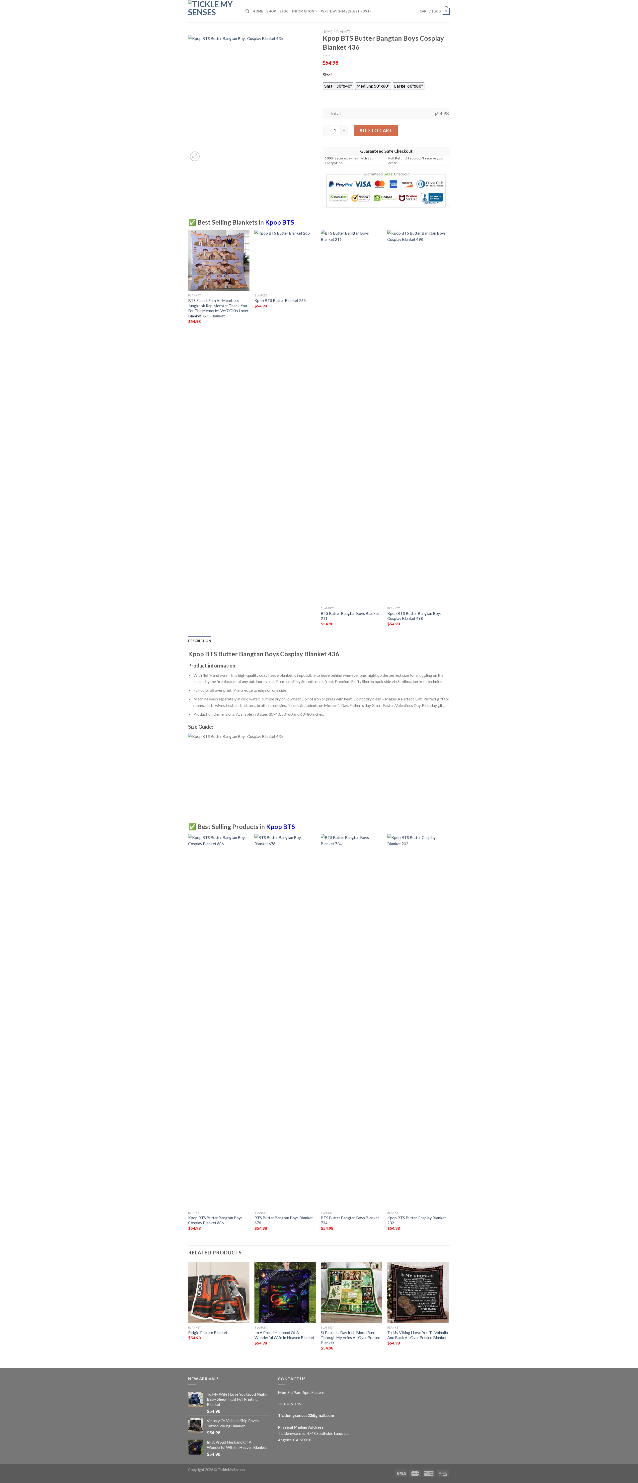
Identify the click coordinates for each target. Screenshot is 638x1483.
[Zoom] (195, 156)
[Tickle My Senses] (213, 11)
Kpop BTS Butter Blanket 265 (280, 300)
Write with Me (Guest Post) (346, 11)
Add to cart (375, 130)
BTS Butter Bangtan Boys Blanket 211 (350, 616)
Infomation (303, 11)
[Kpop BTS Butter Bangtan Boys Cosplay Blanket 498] (418, 417)
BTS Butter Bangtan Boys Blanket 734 (350, 1220)
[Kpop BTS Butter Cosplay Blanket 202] (418, 1021)
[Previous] (188, 432)
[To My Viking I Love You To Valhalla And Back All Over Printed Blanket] (418, 1292)
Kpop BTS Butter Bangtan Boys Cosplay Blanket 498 (414, 616)
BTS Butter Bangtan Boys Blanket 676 (283, 1220)
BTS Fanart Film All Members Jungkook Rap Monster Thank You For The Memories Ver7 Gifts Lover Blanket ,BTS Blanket (218, 308)
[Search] (247, 11)
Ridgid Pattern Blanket (207, 1332)
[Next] (448, 432)
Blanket (343, 32)
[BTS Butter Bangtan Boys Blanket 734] (351, 1021)
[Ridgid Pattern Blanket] (219, 1292)
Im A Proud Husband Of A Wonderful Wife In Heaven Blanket (284, 1335)
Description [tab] (199, 641)
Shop (271, 11)
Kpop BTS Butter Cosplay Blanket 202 (416, 1220)
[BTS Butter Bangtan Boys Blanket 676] (285, 1021)
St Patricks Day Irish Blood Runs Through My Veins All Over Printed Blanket (350, 1337)
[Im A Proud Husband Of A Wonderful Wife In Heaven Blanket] (285, 1292)
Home (258, 11)
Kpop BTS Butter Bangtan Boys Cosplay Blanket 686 (215, 1220)
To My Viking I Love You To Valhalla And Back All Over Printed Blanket (417, 1335)
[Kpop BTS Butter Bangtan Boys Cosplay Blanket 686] (219, 1021)
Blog (284, 11)
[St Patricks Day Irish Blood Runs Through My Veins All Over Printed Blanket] (351, 1292)
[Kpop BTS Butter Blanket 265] (285, 260)
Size (327, 74)
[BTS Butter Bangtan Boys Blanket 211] (351, 417)
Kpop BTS (279, 222)
